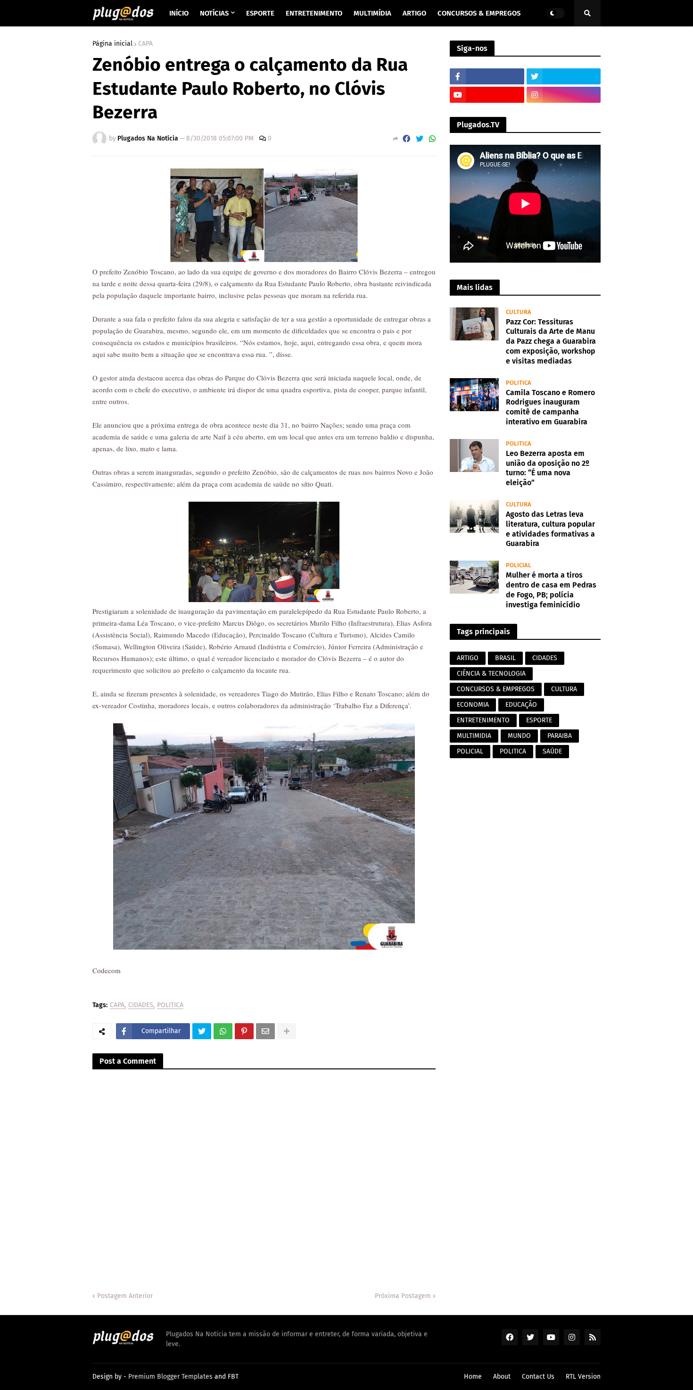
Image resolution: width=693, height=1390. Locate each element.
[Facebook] (406, 139)
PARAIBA (559, 736)
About (502, 1377)
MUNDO (519, 736)
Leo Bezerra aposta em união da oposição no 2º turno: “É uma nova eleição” (547, 468)
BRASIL (505, 658)
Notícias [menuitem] (214, 13)
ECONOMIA (473, 705)
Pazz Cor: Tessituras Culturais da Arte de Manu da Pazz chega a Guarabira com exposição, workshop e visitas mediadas (551, 341)
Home (473, 1377)
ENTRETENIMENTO (483, 720)
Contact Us (538, 1377)
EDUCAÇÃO (521, 705)
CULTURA (564, 689)
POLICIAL (470, 751)
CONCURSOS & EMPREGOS (496, 689)
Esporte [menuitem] (260, 13)
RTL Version (583, 1377)
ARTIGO (467, 658)
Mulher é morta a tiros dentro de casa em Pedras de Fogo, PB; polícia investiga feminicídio (551, 590)
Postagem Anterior (125, 1296)
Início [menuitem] (179, 13)
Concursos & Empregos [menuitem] (478, 13)
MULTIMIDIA (474, 736)
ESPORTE (539, 720)
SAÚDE (552, 751)
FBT (233, 1377)
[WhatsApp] (432, 139)
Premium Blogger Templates (170, 1377)
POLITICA (170, 1005)
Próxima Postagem (403, 1296)
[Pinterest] (244, 1031)
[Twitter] (419, 139)
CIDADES (140, 1005)
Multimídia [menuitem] (372, 13)
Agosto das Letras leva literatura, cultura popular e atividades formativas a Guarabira (550, 529)
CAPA (145, 44)
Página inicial (112, 44)
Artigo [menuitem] (414, 13)
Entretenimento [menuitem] (314, 13)
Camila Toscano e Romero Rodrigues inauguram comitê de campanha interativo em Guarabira (550, 407)
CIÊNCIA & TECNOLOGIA (491, 674)
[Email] (265, 1031)
